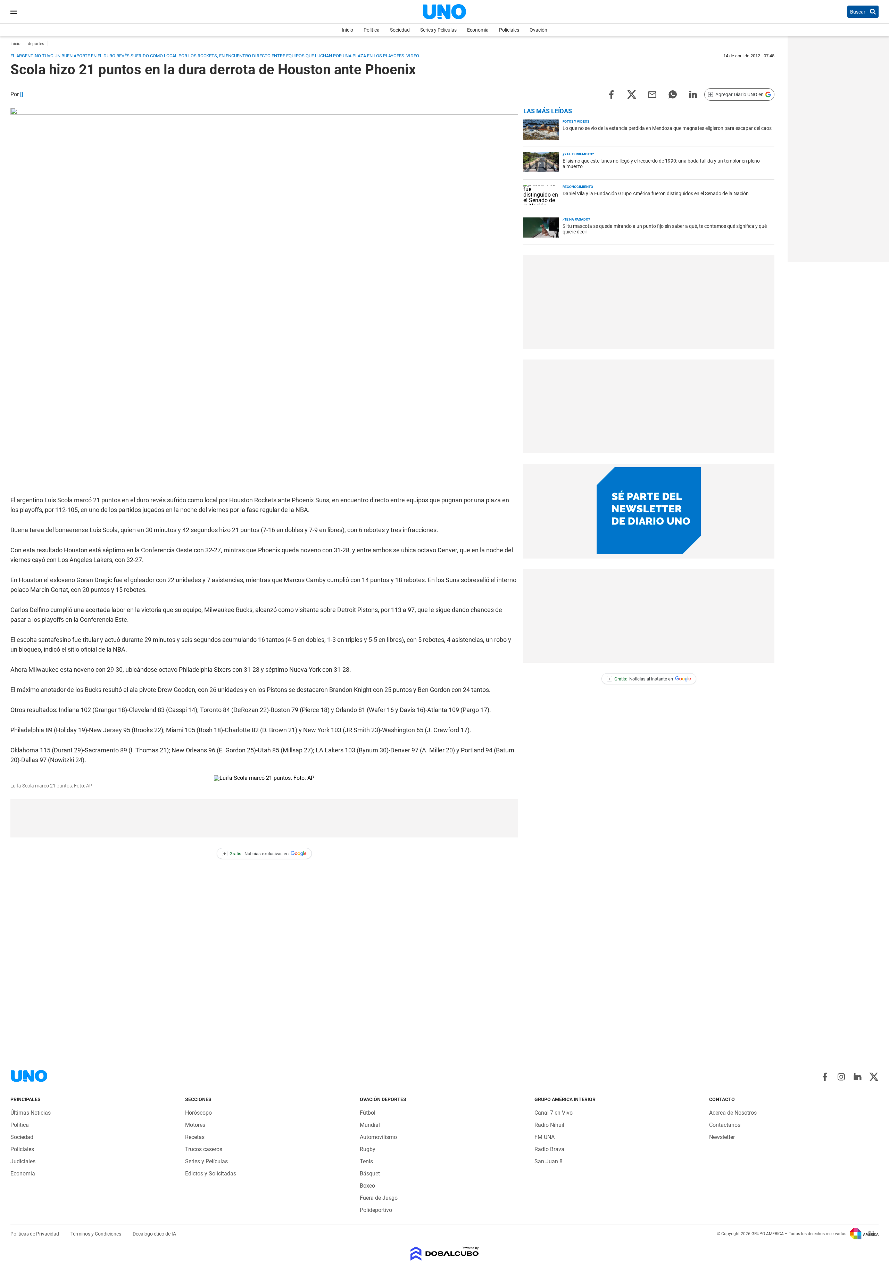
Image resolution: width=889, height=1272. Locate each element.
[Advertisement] (264, 818)
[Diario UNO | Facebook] (825, 1077)
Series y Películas (438, 30)
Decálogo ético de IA (154, 1234)
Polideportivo (376, 1210)
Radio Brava (549, 1149)
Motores (195, 1125)
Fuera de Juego (379, 1198)
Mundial (370, 1125)
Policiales (509, 30)
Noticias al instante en (640, 679)
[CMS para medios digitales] (444, 1254)
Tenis (366, 1161)
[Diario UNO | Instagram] (841, 1077)
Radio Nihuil (549, 1125)
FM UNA (544, 1137)
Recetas (195, 1137)
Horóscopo (198, 1112)
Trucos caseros (203, 1149)
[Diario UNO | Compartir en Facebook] (611, 94)
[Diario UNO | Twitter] (874, 1077)
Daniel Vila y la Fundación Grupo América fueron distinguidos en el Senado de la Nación (656, 193)
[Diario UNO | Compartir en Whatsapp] (672, 94)
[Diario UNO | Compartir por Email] (652, 94)
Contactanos (724, 1125)
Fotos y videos (576, 121)
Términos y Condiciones (96, 1234)
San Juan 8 (548, 1161)
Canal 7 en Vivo (553, 1112)
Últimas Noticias (30, 1112)
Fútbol (367, 1112)
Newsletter (722, 1137)
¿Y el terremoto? (578, 154)
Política (372, 30)
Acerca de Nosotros (733, 1112)
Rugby (367, 1149)
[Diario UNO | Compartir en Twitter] (632, 94)
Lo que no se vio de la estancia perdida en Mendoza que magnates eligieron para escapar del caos (667, 128)
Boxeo (367, 1185)
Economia (478, 30)
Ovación (538, 30)
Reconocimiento (578, 187)
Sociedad (400, 30)
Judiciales (22, 1161)
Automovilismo (378, 1137)
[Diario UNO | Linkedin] (857, 1077)
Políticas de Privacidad (35, 1234)
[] (21, 94)
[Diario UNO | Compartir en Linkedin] (693, 94)
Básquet (370, 1173)
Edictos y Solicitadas (210, 1173)
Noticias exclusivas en (256, 853)
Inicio (347, 30)
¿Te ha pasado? (576, 219)
